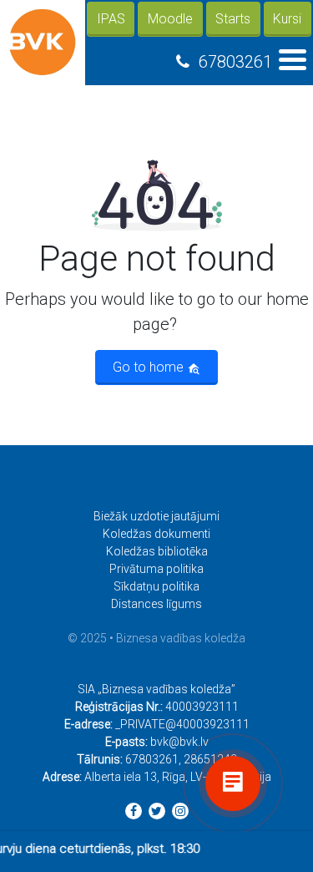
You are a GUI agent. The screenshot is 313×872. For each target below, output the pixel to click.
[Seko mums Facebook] (133, 811)
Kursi (287, 19)
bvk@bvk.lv (179, 741)
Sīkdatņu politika (156, 586)
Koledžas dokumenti (156, 533)
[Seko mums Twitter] (157, 811)
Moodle (170, 19)
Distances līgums (156, 604)
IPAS (111, 19)
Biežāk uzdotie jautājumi (156, 516)
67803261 (235, 62)
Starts (232, 19)
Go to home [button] (150, 367)
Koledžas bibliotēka (157, 551)
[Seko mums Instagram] (180, 811)
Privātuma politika (156, 568)
